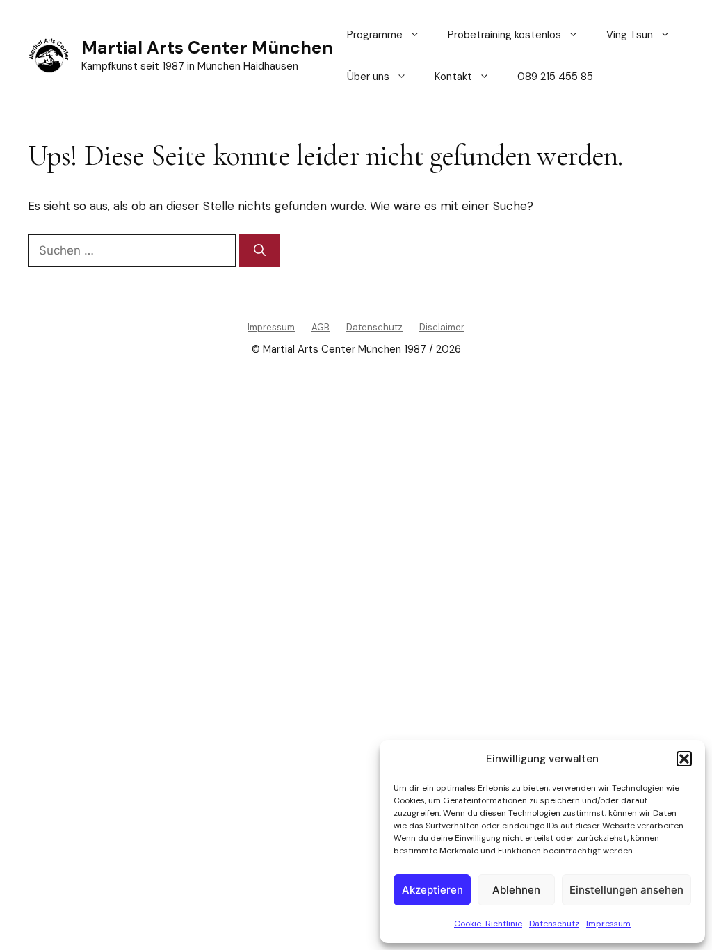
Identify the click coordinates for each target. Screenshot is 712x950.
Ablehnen (516, 889)
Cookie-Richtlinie (488, 923)
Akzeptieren (432, 889)
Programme (375, 35)
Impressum (608, 923)
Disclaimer (441, 327)
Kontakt (453, 76)
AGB (321, 327)
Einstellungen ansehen (626, 889)
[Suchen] (259, 251)
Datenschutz (554, 923)
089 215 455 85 (555, 76)
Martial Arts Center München (207, 47)
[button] (684, 759)
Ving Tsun (629, 35)
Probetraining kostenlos (504, 35)
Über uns (368, 76)
